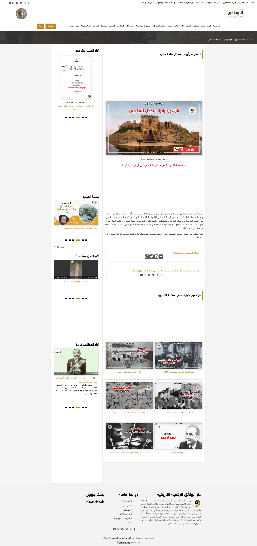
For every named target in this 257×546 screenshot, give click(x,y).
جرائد (203, 26)
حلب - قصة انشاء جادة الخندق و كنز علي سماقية (80, 228)
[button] (86, 117)
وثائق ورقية (191, 3)
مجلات (196, 26)
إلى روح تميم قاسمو (178, 453)
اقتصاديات (186, 26)
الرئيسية (216, 26)
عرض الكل (60, 247)
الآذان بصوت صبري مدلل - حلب (129, 372)
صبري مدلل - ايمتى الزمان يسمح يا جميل (178, 412)
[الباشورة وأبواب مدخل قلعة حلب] (154, 128)
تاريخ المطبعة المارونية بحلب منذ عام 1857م (178, 372)
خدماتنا (127, 510)
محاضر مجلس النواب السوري (166, 26)
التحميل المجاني (223, 3)
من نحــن (126, 506)
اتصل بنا (50, 26)
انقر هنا (125, 165)
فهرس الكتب (124, 514)
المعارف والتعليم (116, 26)
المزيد (169, 523)
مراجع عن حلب (147, 3)
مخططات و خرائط (176, 3)
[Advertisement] (128, 14)
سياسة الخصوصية (122, 518)
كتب (209, 26)
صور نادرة (74, 26)
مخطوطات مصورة (206, 3)
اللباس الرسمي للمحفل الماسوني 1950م (76, 282)
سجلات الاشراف (100, 26)
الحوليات (130, 26)
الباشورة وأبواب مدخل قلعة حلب (220, 40)
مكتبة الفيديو (160, 3)
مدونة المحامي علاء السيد (242, 3)
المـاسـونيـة (86, 26)
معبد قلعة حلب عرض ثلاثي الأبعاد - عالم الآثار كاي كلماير (129, 412)
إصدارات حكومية (143, 26)
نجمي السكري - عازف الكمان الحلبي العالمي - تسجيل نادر (129, 453)
